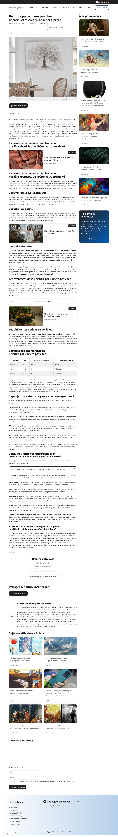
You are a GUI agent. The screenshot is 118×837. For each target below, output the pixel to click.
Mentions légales (14, 822)
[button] (89, 7)
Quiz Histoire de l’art (15, 824)
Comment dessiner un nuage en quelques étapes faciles (56, 659)
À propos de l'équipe (15, 813)
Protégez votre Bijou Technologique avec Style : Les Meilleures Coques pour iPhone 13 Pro (59, 693)
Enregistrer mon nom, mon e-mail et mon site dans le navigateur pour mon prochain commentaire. (43, 782)
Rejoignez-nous (103, 2)
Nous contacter (14, 807)
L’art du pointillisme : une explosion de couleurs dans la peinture (94, 199)
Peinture (66, 7)
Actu (31, 7)
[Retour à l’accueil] (16, 7)
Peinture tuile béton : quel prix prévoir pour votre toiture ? (58, 159)
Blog (74, 7)
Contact (82, 7)
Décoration (56, 7)
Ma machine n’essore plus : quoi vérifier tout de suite (59, 232)
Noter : (11, 767)
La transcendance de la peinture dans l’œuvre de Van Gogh (22, 692)
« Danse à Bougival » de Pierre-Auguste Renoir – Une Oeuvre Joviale (89, 136)
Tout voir (76, 801)
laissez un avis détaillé (46, 569)
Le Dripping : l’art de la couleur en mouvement (89, 71)
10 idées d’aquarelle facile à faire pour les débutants (20, 659)
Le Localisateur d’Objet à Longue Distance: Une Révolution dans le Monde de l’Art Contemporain (93, 103)
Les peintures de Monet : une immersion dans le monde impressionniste (61, 727)
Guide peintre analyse (16, 816)
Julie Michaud (45, 604)
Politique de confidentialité (18, 819)
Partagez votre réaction (10, 833)
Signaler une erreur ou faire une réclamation (44, 576)
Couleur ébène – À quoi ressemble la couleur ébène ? (91, 168)
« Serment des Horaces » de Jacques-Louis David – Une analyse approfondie (24, 727)
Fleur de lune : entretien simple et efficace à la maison (57, 315)
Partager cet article (19, 106)
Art (37, 7)
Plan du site (13, 810)
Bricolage (45, 7)
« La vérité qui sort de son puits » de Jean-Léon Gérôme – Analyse (93, 40)
